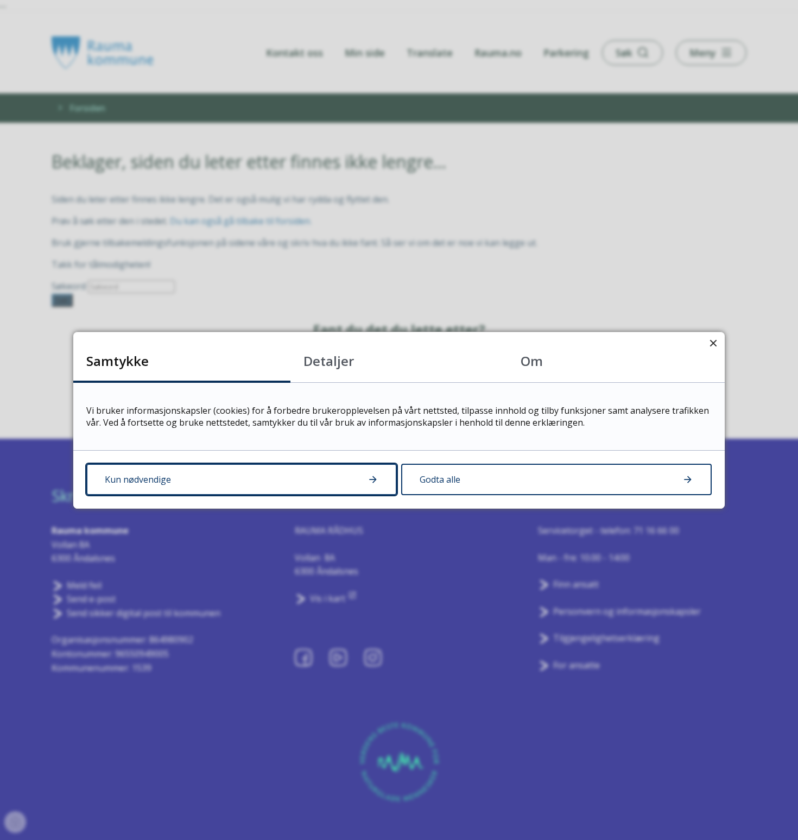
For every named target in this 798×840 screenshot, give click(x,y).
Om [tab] (532, 361)
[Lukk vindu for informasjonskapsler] (713, 343)
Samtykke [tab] (117, 361)
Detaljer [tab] (328, 361)
